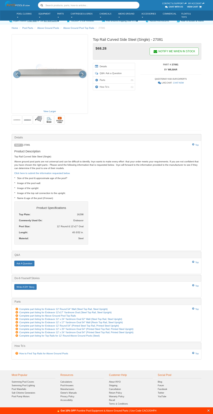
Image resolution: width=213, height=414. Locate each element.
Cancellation (115, 389)
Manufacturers (67, 389)
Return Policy (115, 393)
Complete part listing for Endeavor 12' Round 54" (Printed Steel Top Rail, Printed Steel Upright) (69, 325)
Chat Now (32, 20)
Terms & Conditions (118, 404)
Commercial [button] (169, 14)
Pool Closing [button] (24, 14)
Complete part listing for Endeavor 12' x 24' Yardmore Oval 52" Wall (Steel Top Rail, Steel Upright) (70, 319)
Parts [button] (60, 14)
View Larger (49, 111)
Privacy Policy (67, 396)
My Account (195, 3)
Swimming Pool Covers (23, 382)
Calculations (66, 382)
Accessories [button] (148, 14)
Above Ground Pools (48, 28)
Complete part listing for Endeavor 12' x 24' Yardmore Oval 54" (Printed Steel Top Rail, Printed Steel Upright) (76, 332)
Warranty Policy (116, 396)
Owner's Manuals (68, 393)
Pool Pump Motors (21, 396)
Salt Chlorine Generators (23, 393)
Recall (112, 400)
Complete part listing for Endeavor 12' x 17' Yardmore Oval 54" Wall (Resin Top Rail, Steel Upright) (71, 322)
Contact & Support (173, 3)
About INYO (115, 382)
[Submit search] (42, 5)
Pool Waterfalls (19, 389)
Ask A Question (24, 263)
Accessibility (66, 400)
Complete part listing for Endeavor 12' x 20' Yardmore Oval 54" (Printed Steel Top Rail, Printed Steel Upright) (76, 329)
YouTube (162, 396)
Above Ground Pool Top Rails (78, 28)
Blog (160, 382)
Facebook (162, 389)
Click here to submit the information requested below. (42, 173)
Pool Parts (27, 28)
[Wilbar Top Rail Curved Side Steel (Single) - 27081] (17, 119)
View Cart (193, 7)
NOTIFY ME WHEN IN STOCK (176, 51)
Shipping (113, 385)
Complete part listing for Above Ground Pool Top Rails (47, 315)
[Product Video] (60, 119)
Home (15, 28)
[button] (208, 410)
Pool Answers (67, 385)
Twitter (161, 393)
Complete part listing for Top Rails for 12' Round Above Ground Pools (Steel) (59, 335)
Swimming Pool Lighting (23, 385)
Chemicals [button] (105, 14)
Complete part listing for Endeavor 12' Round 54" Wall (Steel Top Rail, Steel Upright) (63, 309)
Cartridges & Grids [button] (82, 14)
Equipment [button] (44, 14)
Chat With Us (175, 7)
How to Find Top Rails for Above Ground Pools (43, 353)
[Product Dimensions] (49, 119)
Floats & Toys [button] (186, 15)
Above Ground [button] (126, 14)
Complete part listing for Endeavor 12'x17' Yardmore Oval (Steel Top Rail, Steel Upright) (65, 312)
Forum (161, 385)
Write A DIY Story (25, 287)
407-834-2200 (50, 20)
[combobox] (88, 5)
